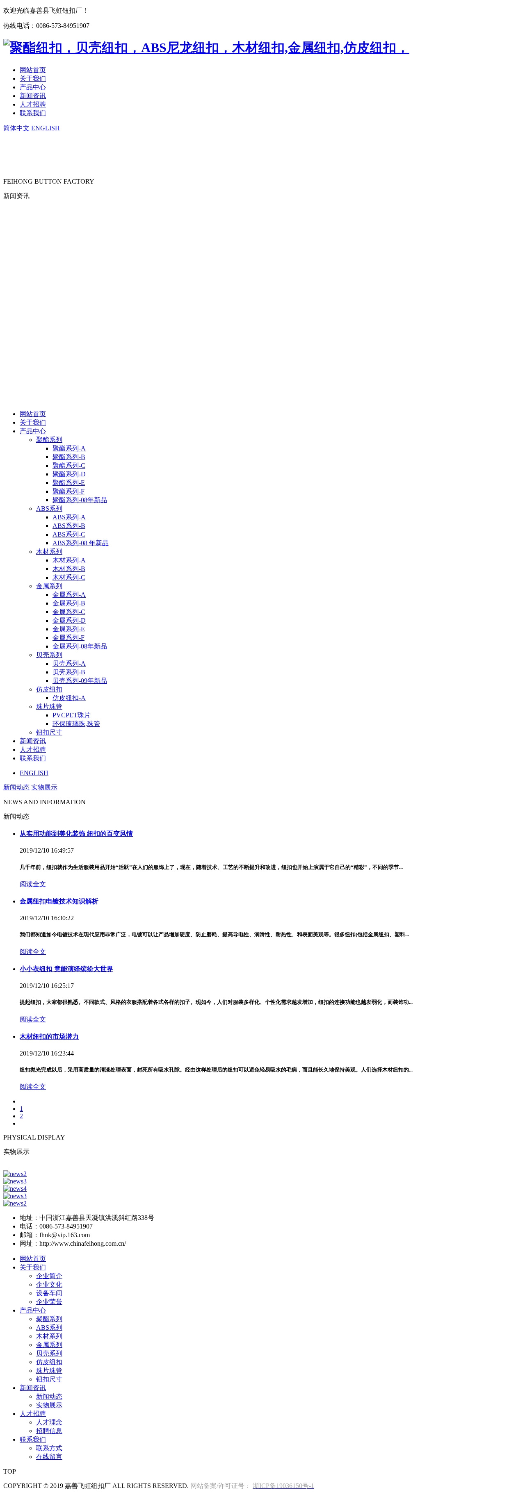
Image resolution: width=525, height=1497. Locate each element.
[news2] (15, 1173)
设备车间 (49, 1293)
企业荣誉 (49, 1301)
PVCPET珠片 (71, 715)
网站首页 (33, 69)
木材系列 (49, 551)
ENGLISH (45, 128)
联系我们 (33, 112)
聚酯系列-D (69, 474)
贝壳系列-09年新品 (79, 680)
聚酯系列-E (68, 482)
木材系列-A (69, 560)
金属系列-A (69, 594)
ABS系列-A (69, 517)
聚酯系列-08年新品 (79, 499)
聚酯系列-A (69, 448)
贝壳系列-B (68, 672)
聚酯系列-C (68, 465)
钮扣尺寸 (49, 732)
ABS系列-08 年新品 (80, 542)
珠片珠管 (49, 706)
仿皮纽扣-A (69, 697)
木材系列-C (68, 577)
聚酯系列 (49, 439)
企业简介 (49, 1275)
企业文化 (49, 1284)
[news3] (15, 1181)
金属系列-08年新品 (79, 646)
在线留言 (49, 1456)
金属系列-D (69, 620)
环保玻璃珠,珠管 (76, 723)
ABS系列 (49, 508)
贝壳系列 (49, 654)
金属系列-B (68, 603)
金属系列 (49, 585)
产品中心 (33, 87)
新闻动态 (16, 787)
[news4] (15, 1188)
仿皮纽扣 (49, 689)
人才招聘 (33, 104)
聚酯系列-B (68, 456)
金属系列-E (68, 629)
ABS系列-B (68, 525)
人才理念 (49, 1422)
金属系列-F (68, 637)
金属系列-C (68, 611)
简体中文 (16, 128)
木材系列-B (68, 568)
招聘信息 (49, 1430)
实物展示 (44, 787)
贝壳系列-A (69, 663)
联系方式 (49, 1448)
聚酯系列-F (68, 491)
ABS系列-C (68, 534)
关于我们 (33, 78)
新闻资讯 (33, 95)
